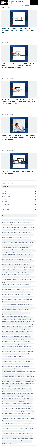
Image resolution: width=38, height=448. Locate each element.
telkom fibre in (22, 272)
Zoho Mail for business (6, 431)
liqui (16, 383)
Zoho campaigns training (25, 353)
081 (19, 297)
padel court (17, 334)
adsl (23, 220)
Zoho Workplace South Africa (20, 431)
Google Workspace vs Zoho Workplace (13, 436)
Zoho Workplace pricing (28, 435)
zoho (16, 219)
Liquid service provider (20, 314)
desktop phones (25, 267)
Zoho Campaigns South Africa (7, 358)
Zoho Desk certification (22, 403)
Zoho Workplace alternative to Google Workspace (10, 433)
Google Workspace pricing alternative (26, 436)
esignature (21, 284)
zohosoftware (20, 219)
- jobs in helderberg (30, 359)
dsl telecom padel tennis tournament (8, 353)
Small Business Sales (15, 398)
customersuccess (27, 237)
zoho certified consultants (26, 301)
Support (3, 229)
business (15, 244)
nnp (13, 301)
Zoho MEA (32, 413)
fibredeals (29, 244)
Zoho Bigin (12, 386)
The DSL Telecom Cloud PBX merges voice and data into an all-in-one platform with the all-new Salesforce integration (18, 65)
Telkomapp (17, 224)
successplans (4, 239)
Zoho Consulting (20, 274)
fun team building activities (16, 339)
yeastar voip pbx (12, 418)
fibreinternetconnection (24, 252)
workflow (22, 257)
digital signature (26, 284)
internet (30, 252)
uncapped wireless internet (6, 306)
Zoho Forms (4, 428)
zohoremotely (4, 220)
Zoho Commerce (17, 376)
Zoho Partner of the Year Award (30, 383)
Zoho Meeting (13, 431)
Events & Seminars (5, 199)
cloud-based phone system (21, 230)
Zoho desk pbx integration (6, 279)
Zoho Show (4, 440)
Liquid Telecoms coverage (6, 311)
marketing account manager (23, 368)
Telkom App (9, 227)
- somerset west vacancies (6, 361)
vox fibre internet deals (11, 254)
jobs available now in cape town (15, 364)
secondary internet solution (6, 408)
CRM (22, 245)
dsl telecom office (28, 373)
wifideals (3, 267)
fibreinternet (4, 245)
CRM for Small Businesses (23, 401)
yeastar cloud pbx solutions (27, 420)
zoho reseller (11, 411)
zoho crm (18, 245)
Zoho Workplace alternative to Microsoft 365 (26, 433)
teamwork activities (17, 344)
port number (10, 299)
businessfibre (9, 245)
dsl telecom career (30, 351)
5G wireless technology (19, 381)
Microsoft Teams (12, 287)
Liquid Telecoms (17, 306)
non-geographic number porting (27, 299)
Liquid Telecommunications (25, 306)
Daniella (3, 77)
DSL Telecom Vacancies (29, 363)
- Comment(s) (10, 42)
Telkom (14, 224)
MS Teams (17, 287)
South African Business (22, 398)
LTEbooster (13, 219)
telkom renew (17, 292)
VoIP (31, 220)
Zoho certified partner (5, 302)
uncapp (13, 306)
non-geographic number (12, 297)
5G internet (12, 381)
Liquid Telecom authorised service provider (9, 314)
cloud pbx (15, 222)
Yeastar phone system (5, 416)
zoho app (15, 411)
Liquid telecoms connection (18, 316)
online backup (25, 406)
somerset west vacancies (17, 366)
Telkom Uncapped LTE (13, 232)
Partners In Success (31, 411)
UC (11, 374)
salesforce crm (11, 291)
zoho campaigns (17, 353)
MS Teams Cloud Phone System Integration (9, 289)
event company (22, 334)
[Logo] (5, 2)
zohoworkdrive (24, 282)
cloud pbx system (20, 413)
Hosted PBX (30, 222)
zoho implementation (5, 249)
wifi (12, 220)
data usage (14, 239)
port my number (4, 299)
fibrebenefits (14, 245)
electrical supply (4, 230)
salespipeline (30, 257)
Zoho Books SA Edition (30, 423)
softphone (4, 237)
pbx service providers (14, 326)
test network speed (15, 378)
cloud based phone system (13, 413)
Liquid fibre (29, 319)
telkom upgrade (23, 292)
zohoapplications (26, 219)
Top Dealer (27, 272)
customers (4, 319)
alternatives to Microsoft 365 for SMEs (13, 440)
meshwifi (24, 240)
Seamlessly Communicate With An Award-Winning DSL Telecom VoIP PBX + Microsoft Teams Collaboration (18, 101)
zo (8, 294)
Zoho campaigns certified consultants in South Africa (22, 354)
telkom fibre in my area (13, 235)
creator (19, 408)
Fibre (7, 229)
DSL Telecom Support (20, 227)
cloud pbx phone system (6, 324)
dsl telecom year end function (30, 371)
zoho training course (19, 324)
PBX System (15, 374)
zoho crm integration (5, 383)
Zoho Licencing (8, 282)
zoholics (16, 294)
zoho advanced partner (25, 247)
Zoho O (26, 374)
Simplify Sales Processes (6, 401)
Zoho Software (4, 207)
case (26, 408)
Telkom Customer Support (18, 225)
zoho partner (27, 289)
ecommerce (30, 374)
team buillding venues (28, 334)
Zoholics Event (4, 423)
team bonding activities (27, 346)
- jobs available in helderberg (25, 361)
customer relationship (17, 247)
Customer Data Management (7, 403)
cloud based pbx (5, 413)
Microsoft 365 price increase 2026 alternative (9, 438)
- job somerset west (23, 359)
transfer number (15, 299)
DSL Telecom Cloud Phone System (7, 393)
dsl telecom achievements (6, 369)
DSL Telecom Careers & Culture (7, 196)
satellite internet (20, 294)
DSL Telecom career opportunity (17, 264)
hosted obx (12, 321)
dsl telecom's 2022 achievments (20, 373)
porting (33, 296)
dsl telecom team (5, 351)
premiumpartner (8, 257)
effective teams (4, 341)
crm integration (16, 393)
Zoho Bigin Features (14, 401)
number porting (4, 297)
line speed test (25, 378)
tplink (3, 244)
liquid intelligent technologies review (27, 329)
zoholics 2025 (15, 428)
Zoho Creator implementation (15, 396)
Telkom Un (19, 388)
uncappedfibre (15, 229)
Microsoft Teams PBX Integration (25, 287)
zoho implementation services (24, 249)
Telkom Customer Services (27, 225)
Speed (7, 219)
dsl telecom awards (31, 368)
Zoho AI (15, 443)
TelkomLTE (26, 224)
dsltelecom (9, 220)
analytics (18, 257)
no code (22, 391)
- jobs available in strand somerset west (18, 363)
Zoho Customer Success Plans (16, 282)
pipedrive (23, 291)
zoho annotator (12, 383)
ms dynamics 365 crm (11, 292)
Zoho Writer (4, 436)
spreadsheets (17, 386)
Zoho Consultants (27, 274)
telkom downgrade (29, 292)
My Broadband (10, 420)
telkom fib (17, 272)
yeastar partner (18, 418)
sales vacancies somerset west (20, 262)
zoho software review (5, 329)
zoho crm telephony (30, 393)
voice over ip (18, 296)
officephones (20, 267)
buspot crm (19, 291)
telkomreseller (21, 242)
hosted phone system (30, 230)
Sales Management (30, 398)
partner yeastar (4, 420)
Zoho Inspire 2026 (5, 430)
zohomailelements (31, 269)
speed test (9, 378)
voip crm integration (23, 393)
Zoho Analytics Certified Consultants (17, 426)
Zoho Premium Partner (17, 269)
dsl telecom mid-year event (20, 371)
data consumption (25, 239)
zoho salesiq (22, 386)
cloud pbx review (5, 331)
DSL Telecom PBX (21, 428)
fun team (16, 346)
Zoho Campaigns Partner (12, 356)
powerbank (32, 229)
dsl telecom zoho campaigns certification (8, 371)
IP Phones (24, 264)
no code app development (16, 391)
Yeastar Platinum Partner (6, 425)
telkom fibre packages (5, 235)
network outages (14, 408)
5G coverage (8, 381)
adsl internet (27, 220)
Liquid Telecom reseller (13, 307)
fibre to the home (30, 234)
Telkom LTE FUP (30, 304)
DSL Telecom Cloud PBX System (29, 381)
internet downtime (19, 406)
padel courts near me (31, 339)
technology (6, 244)
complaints (31, 331)
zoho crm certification (18, 301)
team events (21, 346)
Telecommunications (21, 374)
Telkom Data (14, 227)
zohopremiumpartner (5, 284)
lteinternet (22, 254)
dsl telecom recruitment (6, 262)
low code (25, 391)
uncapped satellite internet (6, 296)
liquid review (18, 329)
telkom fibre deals (24, 234)
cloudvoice (4, 222)
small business (4, 388)
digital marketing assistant (14, 368)
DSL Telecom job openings (6, 264)
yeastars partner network (18, 420)
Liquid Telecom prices (5, 307)
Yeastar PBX (27, 428)
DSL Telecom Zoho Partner (21, 356)
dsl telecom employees (22, 351)
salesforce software (5, 287)
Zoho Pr (3, 282)
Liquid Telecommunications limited (18, 309)
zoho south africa (8, 252)
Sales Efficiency (15, 403)
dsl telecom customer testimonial (24, 331)
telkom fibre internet (17, 234)
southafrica (11, 244)
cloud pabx (30, 391)
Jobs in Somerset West (6, 386)
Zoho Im (25, 277)
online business (11, 376)
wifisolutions (31, 242)
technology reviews (30, 326)
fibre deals (20, 378)
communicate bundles (20, 289)
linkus (30, 296)
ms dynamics (4, 292)
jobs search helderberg (25, 366)
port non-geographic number (6, 301)
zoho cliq (31, 272)
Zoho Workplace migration (6, 435)
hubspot (15, 291)
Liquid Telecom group (21, 307)
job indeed (12, 262)
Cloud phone (4, 224)
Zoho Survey (24, 430)
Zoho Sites (31, 426)
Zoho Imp (9, 277)
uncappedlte (18, 254)
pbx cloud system (27, 413)
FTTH (13, 252)
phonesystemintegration (15, 279)
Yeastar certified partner (14, 416)
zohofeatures (14, 257)
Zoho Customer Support (23, 302)
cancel (19, 229)
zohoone (25, 244)
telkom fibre (11, 234)
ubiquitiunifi (33, 240)
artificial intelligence (26, 235)
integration (33, 277)
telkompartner (16, 242)
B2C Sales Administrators (20, 259)
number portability (29, 297)
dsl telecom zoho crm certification (17, 369)
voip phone (13, 296)
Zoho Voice (31, 428)
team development (24, 339)
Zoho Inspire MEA (12, 430)
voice (21, 237)
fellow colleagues (10, 344)
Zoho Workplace (18, 430)
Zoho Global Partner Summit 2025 (16, 425)
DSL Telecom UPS (11, 230)
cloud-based (4, 232)
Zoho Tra (29, 277)
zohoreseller (15, 240)
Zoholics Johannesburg (21, 421)
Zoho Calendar (9, 428)
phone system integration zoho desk (25, 279)
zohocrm (3, 257)
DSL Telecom (30, 396)
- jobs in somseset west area (6, 363)
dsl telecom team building (6, 349)
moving (3, 252)
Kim (2, 113)
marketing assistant (5, 368)
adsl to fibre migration (21, 222)
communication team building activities (8, 346)
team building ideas (5, 334)
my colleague (22, 336)
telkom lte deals (30, 254)
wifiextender (20, 240)
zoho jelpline (13, 324)
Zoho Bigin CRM (27, 386)
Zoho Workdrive (29, 430)
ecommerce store (5, 376)
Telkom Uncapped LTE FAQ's (26, 388)
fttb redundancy (30, 406)
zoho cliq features (14, 274)
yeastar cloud (33, 418)
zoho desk (20, 235)
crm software (26, 245)
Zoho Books (24, 423)
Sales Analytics (30, 401)
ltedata (12, 267)
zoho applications (5, 411)
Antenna (3, 219)
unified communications (6, 374)
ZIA (31, 235)
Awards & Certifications (6, 191)
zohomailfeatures (24, 269)
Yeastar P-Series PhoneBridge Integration (14, 423)
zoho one (31, 289)
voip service (23, 296)
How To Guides (4, 201)
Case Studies (4, 193)
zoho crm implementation (6, 326)
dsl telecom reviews (12, 272)
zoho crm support (31, 321)
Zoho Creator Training (5, 396)
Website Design (4, 443)
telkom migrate (4, 294)
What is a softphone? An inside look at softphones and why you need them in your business (18, 30)
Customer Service (32, 227)
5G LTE (3, 381)
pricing (19, 244)
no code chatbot (13, 388)
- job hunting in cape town (16, 361)
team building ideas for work (26, 341)
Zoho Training (4, 277)
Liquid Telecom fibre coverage (7, 309)
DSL (15, 230)
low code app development (6, 391)
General (3, 190)
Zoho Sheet (31, 438)
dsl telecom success (11, 373)
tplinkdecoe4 (29, 240)
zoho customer (30, 408)
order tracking (9, 224)
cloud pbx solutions (31, 324)
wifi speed (30, 378)
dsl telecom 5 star (5, 272)
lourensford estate (5, 336)
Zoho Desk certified (30, 403)
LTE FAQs (8, 319)
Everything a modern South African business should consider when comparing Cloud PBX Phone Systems (18, 137)
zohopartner (11, 240)
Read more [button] (3, 38)
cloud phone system (10, 222)
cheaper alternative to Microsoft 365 (25, 440)
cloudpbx (15, 321)
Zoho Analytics (26, 426)
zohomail (11, 269)
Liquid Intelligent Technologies (16, 311)
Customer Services (28, 259)
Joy (2, 41)
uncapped (15, 220)
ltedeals (26, 254)
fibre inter (31, 249)
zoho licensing (24, 319)
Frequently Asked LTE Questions (16, 319)
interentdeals (8, 267)
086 (21, 297)
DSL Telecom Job (28, 262)
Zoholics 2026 (10, 443)
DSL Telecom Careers (12, 259)
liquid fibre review (12, 329)
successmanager (5, 240)
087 (17, 297)
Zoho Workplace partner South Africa (17, 435)
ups (28, 229)
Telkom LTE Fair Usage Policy (22, 304)
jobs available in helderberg (25, 364)
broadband (10, 229)
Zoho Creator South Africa (6, 398)
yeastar (27, 296)
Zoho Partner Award (21, 383)
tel (34, 249)
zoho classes (20, 321)
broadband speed (29, 376)
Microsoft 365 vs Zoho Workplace (23, 438)
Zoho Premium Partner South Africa (17, 277)
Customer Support (5, 194)
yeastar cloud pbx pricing (26, 418)
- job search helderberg (15, 359)
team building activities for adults (14, 336)
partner (29, 239)
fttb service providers (22, 326)
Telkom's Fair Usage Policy (27, 232)
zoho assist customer (5, 321)
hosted (8, 232)
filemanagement (30, 282)
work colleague (12, 334)
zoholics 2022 (4, 373)
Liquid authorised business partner (7, 316)
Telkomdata (22, 224)
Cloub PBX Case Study (6, 406)
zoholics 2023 (20, 411)
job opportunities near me (17, 358)
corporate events (28, 336)
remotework (32, 219)
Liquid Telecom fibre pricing (30, 307)
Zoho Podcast (25, 411)
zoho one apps (25, 321)
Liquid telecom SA (27, 309)
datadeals (15, 267)
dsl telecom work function (26, 349)
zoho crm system (5, 291)
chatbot (9, 388)
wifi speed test (4, 378)
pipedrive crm (28, 291)
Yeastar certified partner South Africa (24, 416)
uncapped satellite (27, 294)
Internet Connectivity (5, 202)
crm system (30, 245)
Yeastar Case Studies (5, 209)
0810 (24, 297)
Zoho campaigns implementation (7, 354)
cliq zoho (3, 274)
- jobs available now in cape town (27, 358)
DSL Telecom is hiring (5, 364)
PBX (26, 222)
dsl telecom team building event (16, 349)
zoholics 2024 (4, 421)
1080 (20, 299)
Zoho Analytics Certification (6, 426)
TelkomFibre (31, 224)
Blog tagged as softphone (6, 7)
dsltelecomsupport (10, 225)
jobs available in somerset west (7, 366)
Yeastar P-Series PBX (5, 418)
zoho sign (17, 284)
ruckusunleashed (10, 242)
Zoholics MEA (10, 421)
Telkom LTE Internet (5, 234)
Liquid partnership (26, 316)
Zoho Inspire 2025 (26, 425)
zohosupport (4, 225)
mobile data (9, 239)
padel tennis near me (17, 341)
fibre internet (20, 220)
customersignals (5, 259)
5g (33, 376)
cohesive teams (10, 341)
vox (23, 237)
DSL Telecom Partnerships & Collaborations (9, 198)
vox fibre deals (4, 254)
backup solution (13, 406)
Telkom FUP (20, 232)
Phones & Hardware (5, 204)
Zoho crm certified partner (14, 302)
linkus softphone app (16, 237)
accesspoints (4, 242)
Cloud (33, 220)
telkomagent (26, 242)
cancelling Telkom (24, 229)
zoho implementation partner (14, 249)
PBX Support (26, 227)
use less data (19, 239)
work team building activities (6, 339)
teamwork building (24, 344)
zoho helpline (25, 324)
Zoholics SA (15, 421)
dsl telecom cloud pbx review (13, 331)
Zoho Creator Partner (24, 396)
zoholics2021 (12, 294)
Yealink (28, 264)
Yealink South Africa (5, 269)
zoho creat (23, 408)
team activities (4, 344)
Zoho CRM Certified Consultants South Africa (9, 304)
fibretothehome (17, 252)
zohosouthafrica (12, 284)
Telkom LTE (4, 227)
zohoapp (22, 244)
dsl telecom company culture (13, 351)
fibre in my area (23, 376)
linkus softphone (9, 237)
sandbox (26, 257)
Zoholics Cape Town (29, 421)
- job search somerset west (6, 359)
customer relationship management (8, 247)
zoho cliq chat (8, 274)
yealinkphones (31, 267)
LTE (9, 219)
